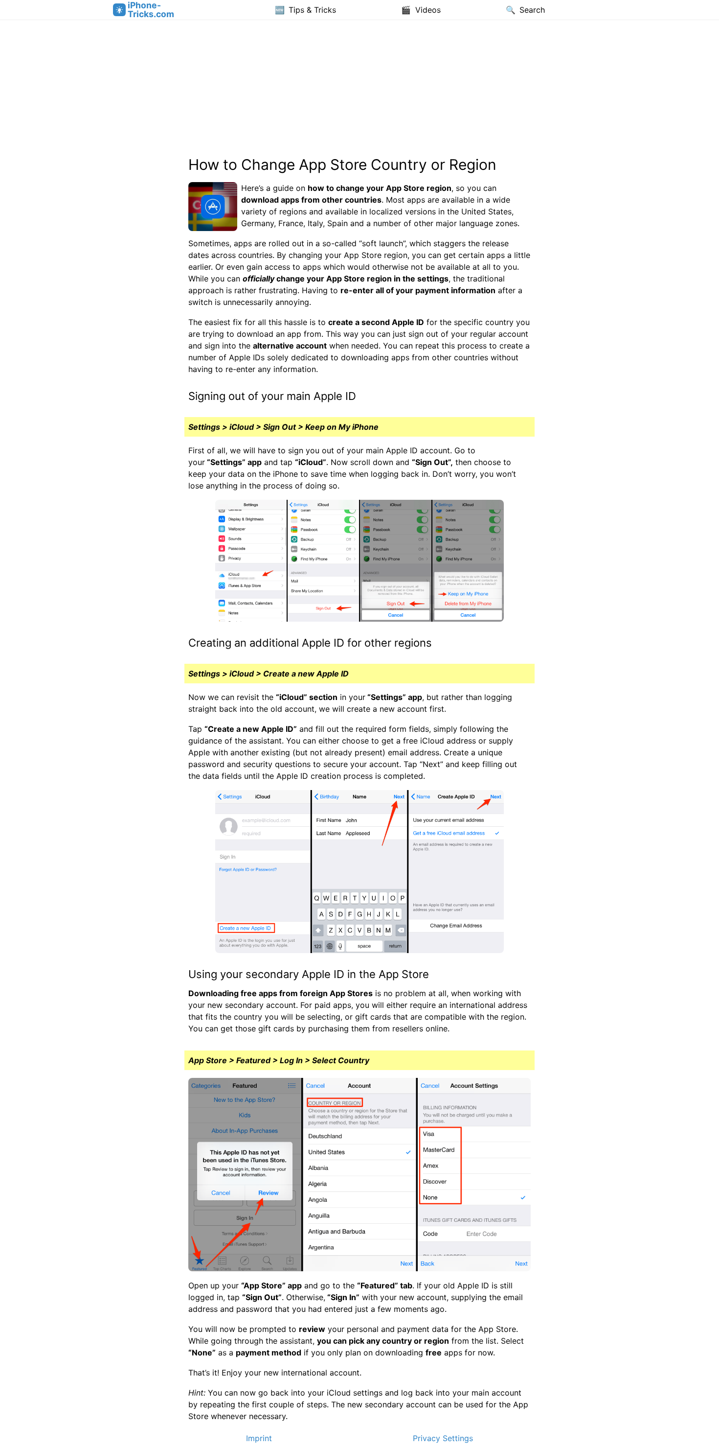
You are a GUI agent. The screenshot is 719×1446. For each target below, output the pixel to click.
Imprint (259, 1438)
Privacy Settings (443, 1438)
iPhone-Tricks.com (151, 9)
